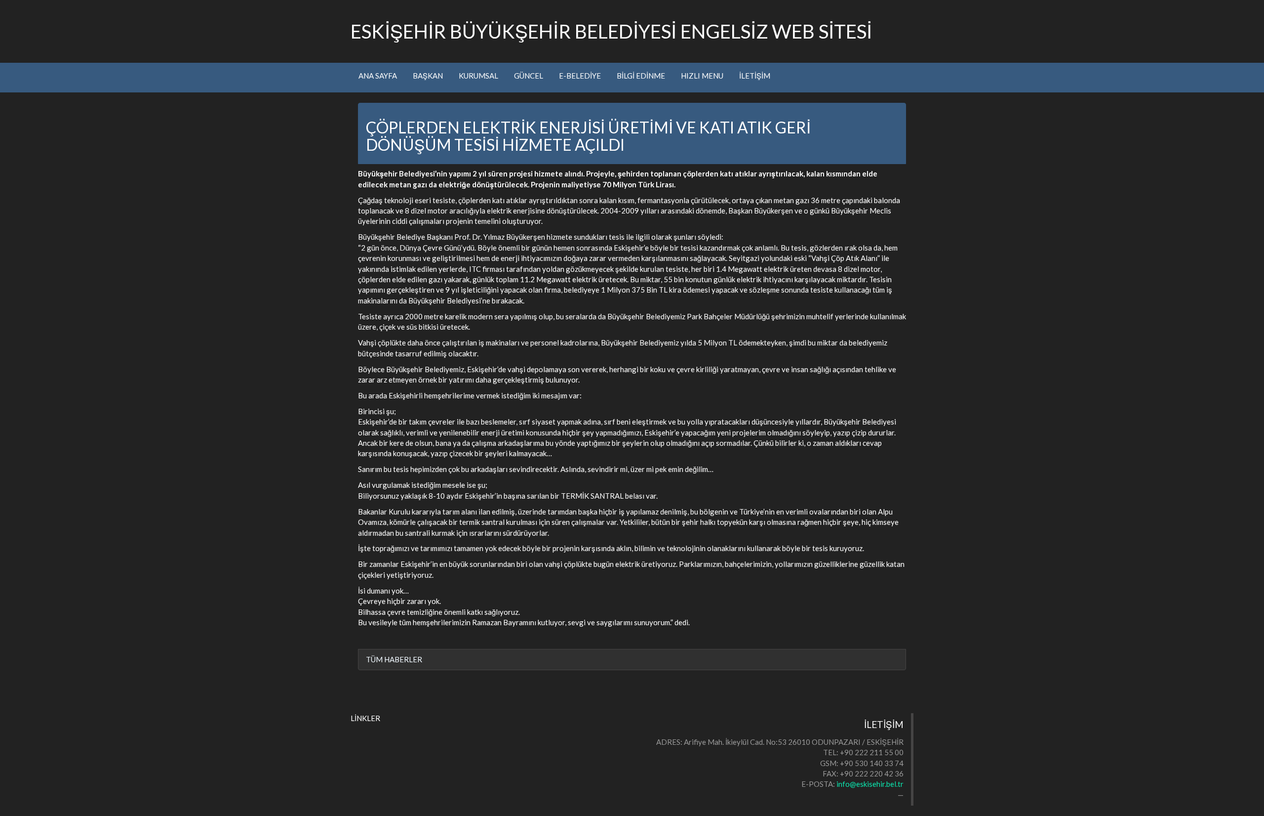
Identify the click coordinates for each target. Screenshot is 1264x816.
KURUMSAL (478, 75)
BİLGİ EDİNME (641, 75)
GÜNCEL (528, 75)
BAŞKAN (428, 75)
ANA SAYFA (377, 75)
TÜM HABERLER (394, 659)
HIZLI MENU (702, 75)
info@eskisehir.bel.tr (870, 783)
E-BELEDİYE (580, 75)
